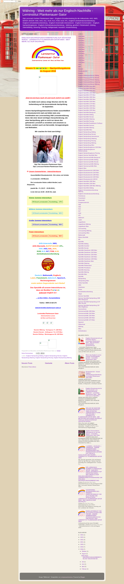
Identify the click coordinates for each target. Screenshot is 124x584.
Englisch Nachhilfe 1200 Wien (86, 110)
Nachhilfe (81, 241)
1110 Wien (81, 40)
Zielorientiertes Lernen (48, 315)
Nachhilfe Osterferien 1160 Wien (87, 257)
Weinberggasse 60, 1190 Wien (54, 334)
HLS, (44, 251)
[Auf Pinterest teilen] (44, 353)
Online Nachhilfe (83, 283)
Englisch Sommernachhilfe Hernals (88, 162)
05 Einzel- (35, 202)
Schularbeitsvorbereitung (85, 291)
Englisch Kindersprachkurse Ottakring (89, 82)
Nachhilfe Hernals (83, 248)
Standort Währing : (40, 330)
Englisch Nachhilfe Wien (85, 130)
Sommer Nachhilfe (83, 296)
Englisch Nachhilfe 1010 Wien (86, 86)
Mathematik (81, 235)
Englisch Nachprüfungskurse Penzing (89, 153)
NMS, (55, 243)
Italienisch (81, 217)
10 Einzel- (35, 213)
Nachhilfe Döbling (83, 243)
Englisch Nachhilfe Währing (86, 127)
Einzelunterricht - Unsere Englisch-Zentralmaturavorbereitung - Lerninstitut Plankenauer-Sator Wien (94, 374)
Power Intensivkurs (36, 232)
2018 (82, 549)
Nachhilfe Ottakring (83, 263)
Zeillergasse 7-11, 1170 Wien (53, 332)
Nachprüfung (82, 278)
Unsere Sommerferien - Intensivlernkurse (45, 171)
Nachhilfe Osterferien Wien (86, 261)
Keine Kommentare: (27, 353)
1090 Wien (81, 36)
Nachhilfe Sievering (83, 270)
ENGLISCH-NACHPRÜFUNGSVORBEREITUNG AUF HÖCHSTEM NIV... (91, 557)
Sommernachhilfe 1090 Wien (86, 311)
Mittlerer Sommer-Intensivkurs (41, 209)
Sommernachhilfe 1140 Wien (86, 313)
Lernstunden (43, 202)
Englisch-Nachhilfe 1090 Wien (86, 181)
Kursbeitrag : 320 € (55, 213)
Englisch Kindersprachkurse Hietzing (88, 80)
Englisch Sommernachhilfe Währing (88, 164)
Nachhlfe (80, 276)
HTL (79, 215)
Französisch (81, 198)
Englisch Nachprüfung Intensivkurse (88, 136)
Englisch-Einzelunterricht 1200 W (87, 179)
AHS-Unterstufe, (45, 243)
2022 (82, 539)
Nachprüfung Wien (83, 280)
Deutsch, (38, 275)
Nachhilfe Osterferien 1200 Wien (87, 259)
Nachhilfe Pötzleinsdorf (85, 265)
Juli (83, 561)
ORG (79, 285)
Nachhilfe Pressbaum (84, 267)
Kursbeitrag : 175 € (55, 202)
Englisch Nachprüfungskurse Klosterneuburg (86, 150)
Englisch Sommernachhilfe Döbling (88, 159)
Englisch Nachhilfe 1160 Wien (86, 101)
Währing (80, 326)
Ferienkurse (81, 196)
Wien (79, 328)
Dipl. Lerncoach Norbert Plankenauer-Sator (48, 166)
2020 (82, 544)
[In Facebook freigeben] (42, 353)
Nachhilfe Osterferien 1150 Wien (87, 254)
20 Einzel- (35, 236)
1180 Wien (81, 58)
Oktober (84, 551)
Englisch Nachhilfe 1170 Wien (86, 103)
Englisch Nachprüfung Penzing (44, 357)
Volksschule (81, 324)
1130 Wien (81, 45)
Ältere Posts (69, 363)
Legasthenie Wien (83, 226)
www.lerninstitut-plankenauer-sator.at (48, 307)
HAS (79, 207)
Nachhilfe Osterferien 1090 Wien (87, 250)
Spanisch (81, 322)
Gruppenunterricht (83, 202)
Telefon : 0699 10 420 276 (48, 303)
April (83, 566)
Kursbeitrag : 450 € (55, 224)
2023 (82, 537)
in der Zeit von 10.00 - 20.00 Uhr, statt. (43, 192)
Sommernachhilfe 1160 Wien (86, 317)
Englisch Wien (82, 168)
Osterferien (81, 287)
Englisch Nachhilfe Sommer (86, 125)
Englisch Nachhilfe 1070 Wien (86, 95)
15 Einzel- (35, 224)
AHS (79, 64)
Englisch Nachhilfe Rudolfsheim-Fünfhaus (90, 123)
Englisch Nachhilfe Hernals (86, 117)
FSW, (52, 251)
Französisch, (41, 278)
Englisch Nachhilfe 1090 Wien (86, 99)
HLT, (48, 251)
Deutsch (80, 69)
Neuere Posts (27, 363)
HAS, (46, 249)
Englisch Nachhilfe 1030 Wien (86, 90)
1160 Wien (81, 51)
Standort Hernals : (39, 332)
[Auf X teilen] (40, 353)
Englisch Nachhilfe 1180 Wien (86, 106)
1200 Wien (81, 62)
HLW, (39, 251)
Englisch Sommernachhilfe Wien (87, 166)
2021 (82, 542)
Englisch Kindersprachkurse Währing (88, 84)
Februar (84, 569)
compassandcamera (67, 577)
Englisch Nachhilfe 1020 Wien (86, 88)
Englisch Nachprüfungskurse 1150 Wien (89, 147)
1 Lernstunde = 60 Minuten (40, 179)
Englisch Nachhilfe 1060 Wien (86, 93)
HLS (79, 209)
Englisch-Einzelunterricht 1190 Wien (88, 177)
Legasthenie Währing (84, 224)
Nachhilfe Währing (83, 272)
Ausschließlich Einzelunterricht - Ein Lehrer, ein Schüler (50, 175)
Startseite (48, 363)
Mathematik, (48, 275)
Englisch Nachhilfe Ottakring (86, 119)
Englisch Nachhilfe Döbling (86, 114)
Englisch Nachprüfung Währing (63, 357)
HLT (79, 211)
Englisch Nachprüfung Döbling (35, 355)
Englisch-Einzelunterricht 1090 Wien (88, 170)
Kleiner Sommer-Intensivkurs (40, 198)
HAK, (41, 249)
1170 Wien (81, 53)
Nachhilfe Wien (82, 274)
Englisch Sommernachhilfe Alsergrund (89, 157)
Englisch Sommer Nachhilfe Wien (87, 155)
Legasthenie (81, 222)
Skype (80, 293)
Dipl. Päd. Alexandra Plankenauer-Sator (48, 164)
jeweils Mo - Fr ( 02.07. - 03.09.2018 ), (43, 188)
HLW (79, 213)
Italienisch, (52, 278)
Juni (83, 564)
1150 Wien (81, 49)
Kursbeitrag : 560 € (55, 236)
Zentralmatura (82, 331)
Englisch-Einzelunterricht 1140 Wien (88, 172)
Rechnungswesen (48, 281)
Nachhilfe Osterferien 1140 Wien (87, 252)
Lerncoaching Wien (83, 233)
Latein (80, 220)
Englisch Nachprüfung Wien (86, 145)
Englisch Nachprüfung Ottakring (87, 138)
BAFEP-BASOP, (52, 246)
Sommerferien (82, 309)
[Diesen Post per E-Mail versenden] (37, 353)
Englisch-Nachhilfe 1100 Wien (86, 183)
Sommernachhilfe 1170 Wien (86, 320)
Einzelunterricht (82, 71)
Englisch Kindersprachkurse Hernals (88, 77)
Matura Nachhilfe (83, 237)
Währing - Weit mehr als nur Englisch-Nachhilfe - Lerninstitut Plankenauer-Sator (58, 12)
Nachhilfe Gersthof (83, 246)
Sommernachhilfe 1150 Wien (86, 315)
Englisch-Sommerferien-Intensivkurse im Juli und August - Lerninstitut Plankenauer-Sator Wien (93, 433)
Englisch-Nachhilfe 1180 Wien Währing (89, 185)
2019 (82, 547)
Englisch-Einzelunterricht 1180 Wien (88, 175)
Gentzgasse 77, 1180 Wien (54, 330)
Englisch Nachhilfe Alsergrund (86, 112)
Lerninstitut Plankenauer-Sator (48, 313)
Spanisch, (61, 278)
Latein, (33, 278)
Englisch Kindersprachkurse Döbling (88, 75)
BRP (79, 66)
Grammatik (81, 200)
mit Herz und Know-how (48, 318)
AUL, (50, 249)
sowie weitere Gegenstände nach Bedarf (48, 283)
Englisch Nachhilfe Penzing (86, 121)
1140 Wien (81, 47)
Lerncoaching (82, 228)
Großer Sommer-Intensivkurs (40, 220)
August (84, 553)
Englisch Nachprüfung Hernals (53, 355)
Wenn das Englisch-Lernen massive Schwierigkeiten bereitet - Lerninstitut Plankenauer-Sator (93, 357)
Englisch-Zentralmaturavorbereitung (88, 193)
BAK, (55, 249)
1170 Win (81, 56)
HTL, (61, 246)
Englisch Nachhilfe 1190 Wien (86, 108)
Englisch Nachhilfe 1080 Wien (86, 97)
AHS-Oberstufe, (38, 246)
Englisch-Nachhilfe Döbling (86, 188)
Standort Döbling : (38, 334)
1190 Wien (81, 60)
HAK (79, 204)
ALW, (57, 251)
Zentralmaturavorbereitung (48, 254)
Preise (80, 289)
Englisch (80, 73)
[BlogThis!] (38, 353)
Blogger (83, 577)
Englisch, (57, 275)
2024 (82, 535)
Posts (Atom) (32, 367)
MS (79, 239)
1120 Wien (81, 43)
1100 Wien (81, 38)
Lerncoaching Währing (84, 230)
